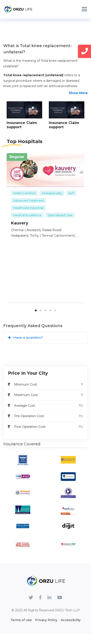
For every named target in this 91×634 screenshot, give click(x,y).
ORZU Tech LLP (67, 610)
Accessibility (71, 620)
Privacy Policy (46, 620)
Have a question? (28, 337)
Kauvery (19, 223)
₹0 (81, 416)
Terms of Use (21, 620)
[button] (36, 310)
